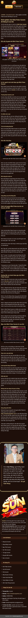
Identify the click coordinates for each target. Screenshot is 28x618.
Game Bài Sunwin (10, 14)
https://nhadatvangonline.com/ (14, 593)
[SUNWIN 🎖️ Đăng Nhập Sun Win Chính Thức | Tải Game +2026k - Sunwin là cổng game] (14, 2)
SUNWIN (3, 14)
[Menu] (2, 2)
